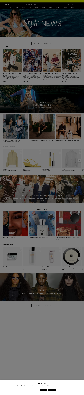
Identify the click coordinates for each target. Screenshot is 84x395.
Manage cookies (33, 390)
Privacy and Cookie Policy (43, 386)
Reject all (43, 390)
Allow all (52, 390)
